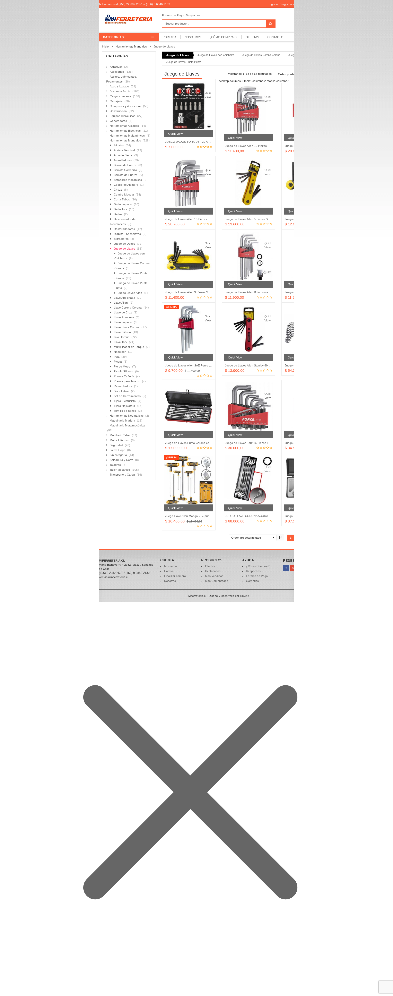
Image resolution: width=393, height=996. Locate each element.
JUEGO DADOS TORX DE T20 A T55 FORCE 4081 (198, 141)
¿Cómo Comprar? (223, 37)
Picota (118, 361)
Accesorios (117, 71)
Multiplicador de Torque (129, 346)
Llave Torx (120, 342)
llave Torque (122, 337)
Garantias (252, 580)
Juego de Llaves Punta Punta (183, 61)
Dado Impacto (123, 204)
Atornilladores (123, 160)
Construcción (118, 111)
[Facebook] (286, 568)
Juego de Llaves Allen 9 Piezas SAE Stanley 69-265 (198, 292)
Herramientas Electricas (125, 130)
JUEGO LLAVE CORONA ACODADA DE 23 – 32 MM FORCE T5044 (269, 516)
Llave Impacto (123, 322)
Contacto (275, 37)
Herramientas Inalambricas (127, 135)
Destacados (212, 571)
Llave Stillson (122, 332)
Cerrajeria (116, 101)
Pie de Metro (122, 366)
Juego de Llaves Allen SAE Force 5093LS (192, 365)
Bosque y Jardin (120, 91)
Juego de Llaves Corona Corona (261, 55)
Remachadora (123, 386)
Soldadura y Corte (121, 459)
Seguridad (116, 445)
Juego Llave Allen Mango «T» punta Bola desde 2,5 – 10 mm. (205, 516)
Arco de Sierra (123, 155)
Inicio (105, 46)
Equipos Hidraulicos (122, 116)
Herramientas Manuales (131, 46)
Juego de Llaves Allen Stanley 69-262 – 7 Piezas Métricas (262, 365)
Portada (169, 37)
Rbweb (244, 595)
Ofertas (252, 37)
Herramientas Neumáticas (126, 415)
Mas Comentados (216, 580)
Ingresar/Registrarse (282, 4)
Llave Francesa (124, 317)
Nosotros (193, 37)
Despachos (193, 15)
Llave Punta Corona (127, 327)
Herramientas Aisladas (124, 125)
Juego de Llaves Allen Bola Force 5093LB (252, 292)
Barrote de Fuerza (126, 174)
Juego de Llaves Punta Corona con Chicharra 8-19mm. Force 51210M (211, 442)
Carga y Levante (120, 96)
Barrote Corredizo (125, 170)
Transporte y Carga (122, 474)
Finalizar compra (175, 576)
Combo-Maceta (124, 194)
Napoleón (120, 351)
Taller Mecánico (120, 469)
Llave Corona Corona (128, 307)
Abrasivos (116, 66)
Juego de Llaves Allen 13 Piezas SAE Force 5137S (198, 219)
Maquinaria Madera (122, 420)
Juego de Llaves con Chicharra (216, 55)
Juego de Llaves (177, 55)
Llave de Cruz (123, 312)
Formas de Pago (173, 15)
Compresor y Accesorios (125, 106)
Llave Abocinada (124, 297)
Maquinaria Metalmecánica (127, 425)
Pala (117, 356)
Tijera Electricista (125, 400)
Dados (118, 214)
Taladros (115, 464)
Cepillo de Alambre (126, 184)
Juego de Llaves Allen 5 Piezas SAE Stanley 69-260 (258, 219)
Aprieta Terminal (124, 150)
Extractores (121, 238)
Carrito (168, 571)
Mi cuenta (170, 566)
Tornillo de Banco (125, 410)
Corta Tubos (122, 199)
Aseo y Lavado (119, 86)
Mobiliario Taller (120, 435)
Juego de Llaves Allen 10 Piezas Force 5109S (254, 145)
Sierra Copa (117, 450)
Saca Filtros (121, 391)
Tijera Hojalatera (124, 405)
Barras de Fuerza (125, 165)
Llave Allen (121, 302)
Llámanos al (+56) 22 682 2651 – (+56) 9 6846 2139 (135, 4)
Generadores (118, 120)
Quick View (208, 94)
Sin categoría (118, 455)
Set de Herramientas (127, 396)
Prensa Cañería (124, 376)
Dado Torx (120, 209)
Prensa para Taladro (127, 381)
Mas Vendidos (214, 576)
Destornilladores (124, 229)
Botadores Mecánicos (128, 179)
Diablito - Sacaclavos (127, 233)
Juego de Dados (124, 243)
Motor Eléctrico (119, 440)
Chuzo (118, 189)
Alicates (119, 145)
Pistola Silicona (123, 371)
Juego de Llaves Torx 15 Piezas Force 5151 (253, 442)
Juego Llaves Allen (130, 292)
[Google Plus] (293, 568)
